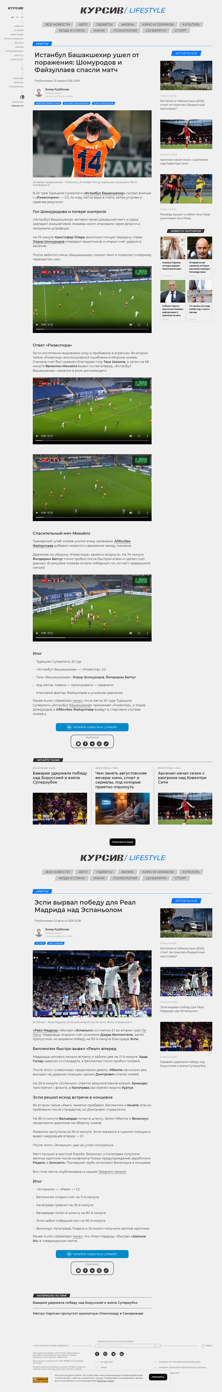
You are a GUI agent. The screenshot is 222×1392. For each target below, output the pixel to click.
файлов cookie (105, 1380)
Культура (191, 24)
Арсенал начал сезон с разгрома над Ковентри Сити (182, 778)
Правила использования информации (179, 1362)
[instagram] (105, 1354)
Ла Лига (40, 943)
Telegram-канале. (112, 1172)
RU (12, 17)
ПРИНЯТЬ (158, 1377)
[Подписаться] (158, 1346)
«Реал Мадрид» (46, 1030)
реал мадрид (55, 943)
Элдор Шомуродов (49, 242)
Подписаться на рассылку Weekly (115, 1342)
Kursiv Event (16, 60)
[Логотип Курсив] (15, 8)
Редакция (18, 78)
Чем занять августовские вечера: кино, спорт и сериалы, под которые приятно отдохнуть (121, 780)
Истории (18, 30)
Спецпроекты (16, 87)
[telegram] (113, 1354)
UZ (17, 17)
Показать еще (122, 842)
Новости (18, 26)
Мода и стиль (71, 30)
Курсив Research (14, 51)
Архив (103, 1368)
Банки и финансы (13, 39)
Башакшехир (80, 705)
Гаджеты (104, 24)
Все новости (57, 24)
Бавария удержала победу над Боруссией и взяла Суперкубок (60, 778)
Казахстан (17, 102)
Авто (83, 24)
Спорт (180, 30)
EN (22, 17)
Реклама (18, 82)
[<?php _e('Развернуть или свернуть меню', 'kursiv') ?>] (22, 97)
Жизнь (127, 24)
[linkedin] (121, 1354)
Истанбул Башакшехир (76, 103)
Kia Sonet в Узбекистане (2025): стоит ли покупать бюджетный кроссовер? (182, 104)
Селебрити (156, 30)
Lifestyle (18, 55)
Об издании (106, 1362)
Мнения (19, 47)
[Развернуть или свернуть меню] (22, 69)
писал (77, 701)
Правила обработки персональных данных (182, 1368)
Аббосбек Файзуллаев (48, 103)
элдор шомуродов (103, 103)
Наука (99, 30)
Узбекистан (17, 106)
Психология (125, 30)
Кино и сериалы (158, 24)
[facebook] (97, 1354)
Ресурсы (18, 43)
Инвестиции (16, 35)
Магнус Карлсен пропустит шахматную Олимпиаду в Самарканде (88, 1313)
